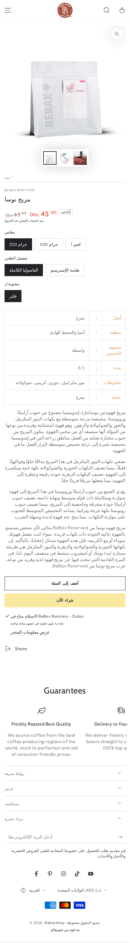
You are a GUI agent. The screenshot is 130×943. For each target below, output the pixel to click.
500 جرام (49, 244)
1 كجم (76, 244)
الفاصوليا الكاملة (23, 270)
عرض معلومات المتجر (30, 632)
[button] (106, 10)
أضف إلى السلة (64, 583)
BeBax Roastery (20, 190)
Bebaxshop (54, 922)
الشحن (23, 221)
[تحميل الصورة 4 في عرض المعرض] (80, 158)
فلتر (13, 296)
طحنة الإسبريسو (65, 270)
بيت (7, 178)
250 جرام (18, 244)
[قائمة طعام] (8, 10)
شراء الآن (65, 600)
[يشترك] (122, 837)
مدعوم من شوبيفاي (65, 929)
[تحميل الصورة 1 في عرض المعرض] (50, 158)
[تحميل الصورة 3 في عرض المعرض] (65, 158)
